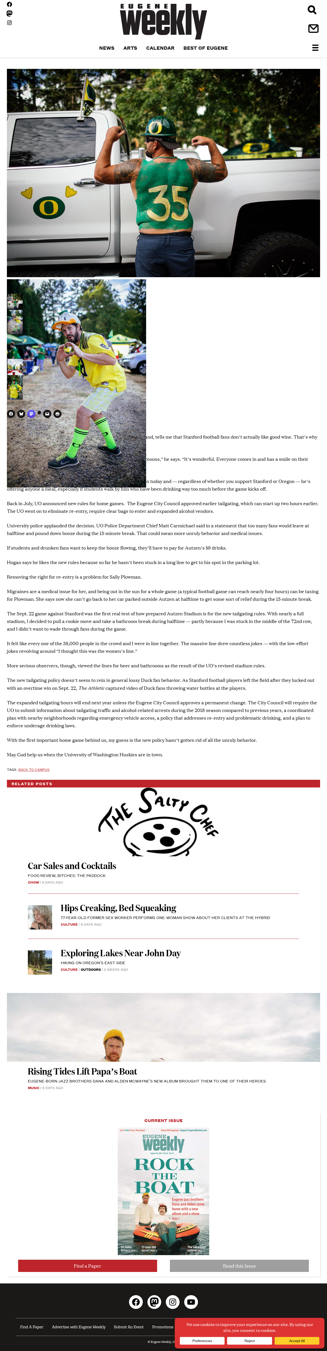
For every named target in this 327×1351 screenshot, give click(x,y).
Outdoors (91, 969)
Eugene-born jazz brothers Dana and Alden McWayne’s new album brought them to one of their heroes (147, 1081)
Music (33, 1087)
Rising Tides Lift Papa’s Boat (82, 1070)
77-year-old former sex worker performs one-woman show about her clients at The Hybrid (165, 917)
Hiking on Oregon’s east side (93, 962)
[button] (15, 301)
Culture (69, 924)
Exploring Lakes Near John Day (121, 952)
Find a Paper (87, 1266)
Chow (33, 882)
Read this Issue (239, 1266)
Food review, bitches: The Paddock (67, 875)
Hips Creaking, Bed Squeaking (118, 907)
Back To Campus (34, 769)
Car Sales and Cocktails (72, 865)
